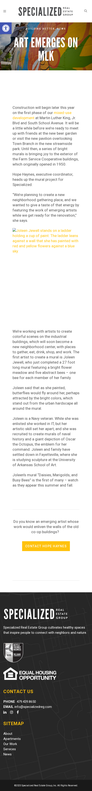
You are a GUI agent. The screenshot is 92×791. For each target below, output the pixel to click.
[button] (6, 28)
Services (9, 749)
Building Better (40, 29)
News (61, 29)
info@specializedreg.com (33, 707)
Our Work (10, 744)
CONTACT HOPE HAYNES (46, 546)
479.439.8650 (26, 702)
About (7, 734)
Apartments (12, 739)
